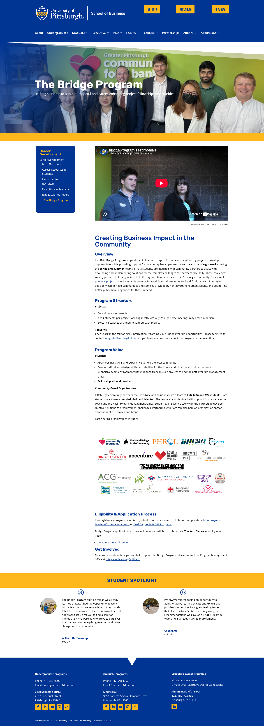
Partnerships (170, 33)
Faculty (131, 33)
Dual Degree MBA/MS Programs (152, 524)
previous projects (106, 281)
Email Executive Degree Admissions (201, 684)
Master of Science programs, (112, 524)
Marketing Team (65, 721)
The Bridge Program (56, 200)
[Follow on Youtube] (52, 707)
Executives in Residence (56, 189)
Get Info (152, 9)
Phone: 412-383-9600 (47, 680)
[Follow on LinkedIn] (45, 707)
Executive (99, 33)
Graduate (78, 33)
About (39, 33)
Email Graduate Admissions (119, 685)
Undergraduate (57, 33)
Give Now (220, 9)
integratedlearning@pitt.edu (122, 338)
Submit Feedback (50, 721)
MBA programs (212, 520)
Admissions (208, 33)
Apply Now (185, 9)
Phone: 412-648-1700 (115, 680)
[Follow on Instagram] (59, 707)
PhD (116, 33)
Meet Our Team (51, 164)
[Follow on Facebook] (38, 707)
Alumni (188, 33)
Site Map (38, 721)
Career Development (52, 159)
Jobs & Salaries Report (55, 194)
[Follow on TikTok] (67, 707)
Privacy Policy (85, 721)
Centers (149, 33)
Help (76, 721)
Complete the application (113, 542)
